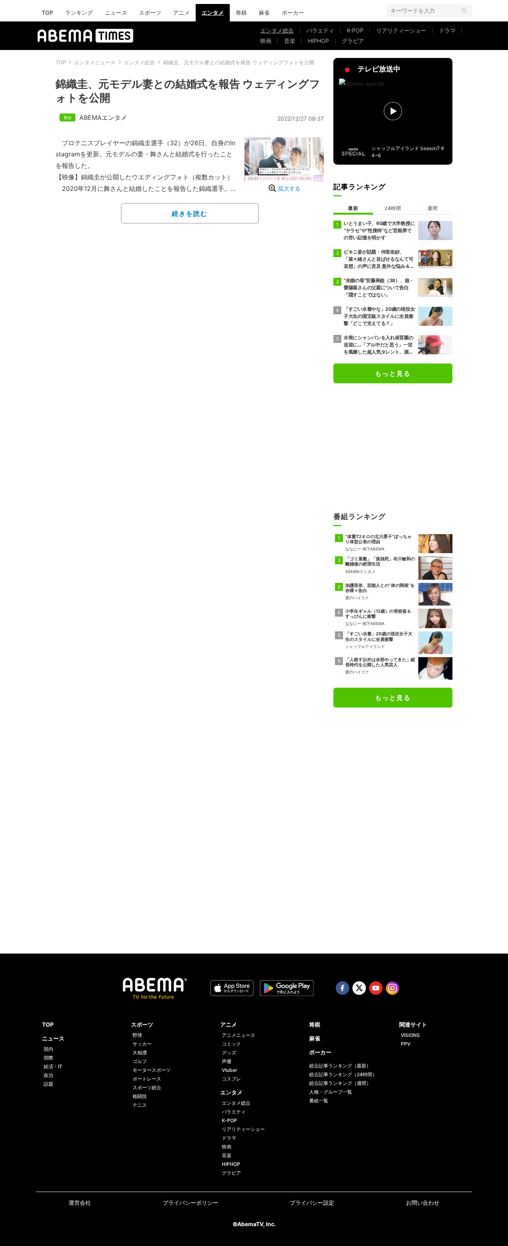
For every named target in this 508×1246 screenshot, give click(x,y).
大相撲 (140, 1053)
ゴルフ (140, 1061)
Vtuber (229, 1070)
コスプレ (231, 1079)
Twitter (359, 988)
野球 (137, 1035)
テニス (140, 1105)
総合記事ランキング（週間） (340, 1083)
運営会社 (80, 1202)
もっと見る (393, 373)
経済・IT (53, 1066)
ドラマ (447, 30)
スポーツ (150, 12)
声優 (226, 1061)
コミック (231, 1044)
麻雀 (264, 12)
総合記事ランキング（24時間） (343, 1074)
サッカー (142, 1044)
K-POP (355, 30)
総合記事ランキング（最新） (340, 1066)
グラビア (353, 40)
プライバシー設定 (312, 1202)
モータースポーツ (152, 1070)
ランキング (79, 12)
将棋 (241, 12)
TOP (47, 12)
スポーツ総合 (147, 1087)
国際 (48, 1058)
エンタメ (213, 12)
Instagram (392, 988)
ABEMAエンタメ (103, 117)
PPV (405, 1044)
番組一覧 (318, 1101)
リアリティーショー (401, 30)
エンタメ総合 (277, 30)
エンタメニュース (94, 62)
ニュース (116, 12)
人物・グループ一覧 (330, 1092)
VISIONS (410, 1035)
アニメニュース (238, 1035)
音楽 (289, 40)
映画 (265, 40)
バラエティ (320, 30)
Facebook (342, 988)
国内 (48, 1049)
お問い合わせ (422, 1202)
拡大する (289, 188)
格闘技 (140, 1096)
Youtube (376, 988)
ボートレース (147, 1079)
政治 (48, 1075)
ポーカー (293, 12)
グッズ (229, 1053)
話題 (48, 1084)
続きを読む (190, 213)
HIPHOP (318, 40)
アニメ (181, 12)
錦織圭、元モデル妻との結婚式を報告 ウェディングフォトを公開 (238, 62)
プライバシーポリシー (190, 1202)
